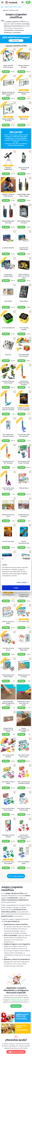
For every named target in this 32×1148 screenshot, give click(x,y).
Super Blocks (8, 301)
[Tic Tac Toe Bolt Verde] (8, 318)
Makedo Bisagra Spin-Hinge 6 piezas (8, 675)
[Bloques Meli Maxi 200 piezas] (23, 55)
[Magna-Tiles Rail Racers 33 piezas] (8, 55)
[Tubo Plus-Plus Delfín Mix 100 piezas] (23, 424)
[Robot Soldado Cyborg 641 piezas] (23, 211)
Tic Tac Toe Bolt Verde (8, 328)
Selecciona (15, 40)
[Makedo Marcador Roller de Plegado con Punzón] (8, 691)
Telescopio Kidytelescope (8, 168)
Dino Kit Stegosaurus (8, 595)
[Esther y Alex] (8, 1017)
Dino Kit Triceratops (8, 541)
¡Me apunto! (16, 1006)
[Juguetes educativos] (11, 2)
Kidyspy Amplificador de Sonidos (8, 119)
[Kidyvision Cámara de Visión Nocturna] (8, 184)
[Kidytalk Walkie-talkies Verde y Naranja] (23, 184)
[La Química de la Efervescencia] (23, 238)
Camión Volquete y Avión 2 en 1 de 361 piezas (24, 276)
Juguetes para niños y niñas (13, 7)
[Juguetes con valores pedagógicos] (8, 1028)
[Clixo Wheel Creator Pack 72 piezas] (23, 745)
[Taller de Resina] (23, 478)
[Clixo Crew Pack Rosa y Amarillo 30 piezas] (23, 772)
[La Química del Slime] (8, 238)
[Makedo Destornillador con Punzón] (23, 718)
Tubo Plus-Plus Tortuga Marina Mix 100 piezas (23, 382)
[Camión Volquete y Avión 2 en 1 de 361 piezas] (23, 264)
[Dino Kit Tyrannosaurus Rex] (23, 531)
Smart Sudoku (24, 301)
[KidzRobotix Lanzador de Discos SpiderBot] (23, 398)
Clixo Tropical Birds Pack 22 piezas (23, 355)
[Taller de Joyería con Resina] (8, 611)
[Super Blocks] (8, 291)
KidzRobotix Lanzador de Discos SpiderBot (23, 408)
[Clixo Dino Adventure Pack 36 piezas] (8, 371)
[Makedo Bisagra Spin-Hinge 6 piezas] (8, 665)
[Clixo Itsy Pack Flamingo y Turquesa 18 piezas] (23, 825)
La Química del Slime (8, 247)
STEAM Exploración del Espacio (23, 515)
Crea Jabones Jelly (23, 621)
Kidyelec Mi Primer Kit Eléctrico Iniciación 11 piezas (8, 94)
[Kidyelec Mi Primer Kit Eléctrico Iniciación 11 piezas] (8, 82)
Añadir (7, 71)
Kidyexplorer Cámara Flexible (24, 93)
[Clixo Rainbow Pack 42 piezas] (8, 772)
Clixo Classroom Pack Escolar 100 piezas (24, 462)
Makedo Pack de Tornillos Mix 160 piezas (8, 730)
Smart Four (8, 354)
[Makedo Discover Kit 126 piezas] (23, 665)
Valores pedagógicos (22, 1029)
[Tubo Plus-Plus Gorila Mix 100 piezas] (8, 478)
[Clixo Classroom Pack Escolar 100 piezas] (23, 451)
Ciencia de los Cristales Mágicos (8, 275)
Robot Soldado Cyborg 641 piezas (23, 221)
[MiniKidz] (2, 7)
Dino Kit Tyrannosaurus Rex (23, 542)
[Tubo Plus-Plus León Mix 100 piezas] (8, 451)
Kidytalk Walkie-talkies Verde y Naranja (23, 195)
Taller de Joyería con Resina (8, 622)
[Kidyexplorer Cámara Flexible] (23, 82)
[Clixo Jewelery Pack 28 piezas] (8, 745)
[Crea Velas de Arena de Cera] (8, 638)
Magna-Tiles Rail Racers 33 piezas (8, 66)
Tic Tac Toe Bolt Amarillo (23, 328)
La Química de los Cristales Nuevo (24, 595)
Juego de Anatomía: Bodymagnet (24, 649)
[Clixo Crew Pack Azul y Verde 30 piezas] (8, 798)
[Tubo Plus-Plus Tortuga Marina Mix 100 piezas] (23, 371)
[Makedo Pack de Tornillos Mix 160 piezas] (8, 718)
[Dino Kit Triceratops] (8, 531)
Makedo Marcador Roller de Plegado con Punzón (8, 703)
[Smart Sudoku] (23, 291)
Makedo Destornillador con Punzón (23, 730)
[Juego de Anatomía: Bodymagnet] (23, 638)
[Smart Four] (8, 344)
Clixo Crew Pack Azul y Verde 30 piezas (8, 809)
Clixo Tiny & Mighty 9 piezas (24, 862)
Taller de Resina (23, 488)
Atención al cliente (18, 1052)
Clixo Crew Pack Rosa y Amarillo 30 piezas (24, 782)
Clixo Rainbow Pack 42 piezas (8, 782)
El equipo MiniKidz (21, 1018)
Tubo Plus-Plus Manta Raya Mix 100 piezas (8, 408)
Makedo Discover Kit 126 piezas (24, 675)
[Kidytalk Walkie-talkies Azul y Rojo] (8, 211)
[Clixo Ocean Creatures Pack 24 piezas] (23, 798)
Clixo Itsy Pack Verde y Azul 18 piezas (8, 862)
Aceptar (16, 587)
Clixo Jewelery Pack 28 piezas (8, 755)
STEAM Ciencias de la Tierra (8, 515)
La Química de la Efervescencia (24, 248)
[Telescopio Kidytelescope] (8, 158)
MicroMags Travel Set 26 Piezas (8, 835)
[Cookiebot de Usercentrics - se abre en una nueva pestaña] (23, 559)
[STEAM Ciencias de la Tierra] (8, 505)
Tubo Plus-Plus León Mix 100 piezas (8, 462)
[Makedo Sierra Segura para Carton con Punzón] (23, 691)
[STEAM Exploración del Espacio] (23, 505)
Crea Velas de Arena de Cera (8, 649)
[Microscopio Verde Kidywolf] (23, 158)
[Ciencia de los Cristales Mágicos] (8, 264)
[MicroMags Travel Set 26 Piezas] (8, 825)
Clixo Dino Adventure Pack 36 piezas (8, 382)
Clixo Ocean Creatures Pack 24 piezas (23, 809)
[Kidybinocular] (23, 109)
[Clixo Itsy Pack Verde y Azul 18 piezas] (8, 852)
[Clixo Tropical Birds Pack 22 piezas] (23, 344)
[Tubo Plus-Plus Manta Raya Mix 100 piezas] (8, 398)
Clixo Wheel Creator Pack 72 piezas (24, 755)
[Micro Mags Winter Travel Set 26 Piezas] (8, 424)
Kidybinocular (24, 119)
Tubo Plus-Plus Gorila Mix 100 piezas (8, 488)
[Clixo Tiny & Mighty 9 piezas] (23, 852)
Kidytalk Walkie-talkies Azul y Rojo (8, 221)
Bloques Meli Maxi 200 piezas (24, 66)
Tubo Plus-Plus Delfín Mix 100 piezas (24, 435)
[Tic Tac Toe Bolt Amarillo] (23, 318)
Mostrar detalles (22, 582)
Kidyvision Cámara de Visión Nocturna (8, 195)
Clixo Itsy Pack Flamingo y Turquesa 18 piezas (24, 836)
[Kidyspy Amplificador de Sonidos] (8, 109)
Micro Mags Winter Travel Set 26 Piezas (8, 435)
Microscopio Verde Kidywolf (23, 168)
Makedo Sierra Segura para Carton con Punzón (23, 703)
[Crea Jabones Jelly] (23, 611)
